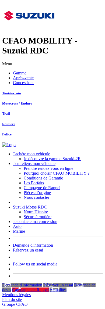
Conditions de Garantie (43, 178)
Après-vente (23, 78)
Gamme (19, 73)
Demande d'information (33, 245)
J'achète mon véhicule (31, 154)
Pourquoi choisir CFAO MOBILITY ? (56, 173)
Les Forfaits (34, 183)
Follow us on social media (35, 264)
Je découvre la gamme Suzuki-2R (52, 158)
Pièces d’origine (37, 192)
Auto (17, 226)
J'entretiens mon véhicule (34, 163)
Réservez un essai (28, 250)
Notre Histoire (36, 212)
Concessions (23, 82)
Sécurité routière (37, 216)
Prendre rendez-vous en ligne (48, 168)
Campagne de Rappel (42, 187)
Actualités (58, 290)
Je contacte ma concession (35, 221)
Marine (19, 231)
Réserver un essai (58, 285)
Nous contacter (36, 197)
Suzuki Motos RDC (30, 207)
